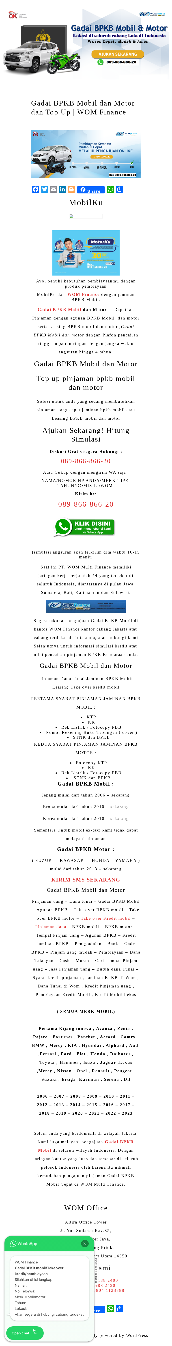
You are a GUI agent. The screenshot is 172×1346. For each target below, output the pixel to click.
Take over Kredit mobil (106, 918)
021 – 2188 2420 (97, 1285)
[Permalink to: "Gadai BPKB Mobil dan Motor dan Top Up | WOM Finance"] (86, 153)
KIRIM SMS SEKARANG (85, 880)
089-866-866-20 (86, 461)
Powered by (96, 1270)
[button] (85, 1243)
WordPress (137, 1335)
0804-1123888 (109, 1290)
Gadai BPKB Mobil (59, 309)
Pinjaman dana (50, 926)
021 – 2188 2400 (99, 1280)
